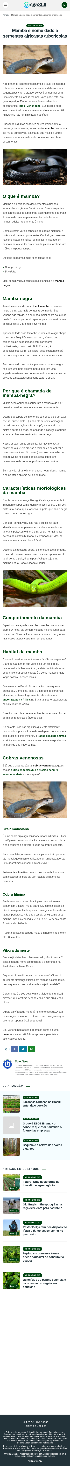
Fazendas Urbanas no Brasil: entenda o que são (42, 1103)
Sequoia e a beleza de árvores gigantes (42, 1146)
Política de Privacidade (35, 1422)
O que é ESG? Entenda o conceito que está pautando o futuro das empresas (42, 1127)
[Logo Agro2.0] (35, 5)
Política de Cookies (35, 1426)
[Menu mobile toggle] (5, 5)
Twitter (23, 1049)
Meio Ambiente (35, 25)
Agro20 (6, 15)
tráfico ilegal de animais (52, 735)
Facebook (14, 1049)
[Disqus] (35, 1347)
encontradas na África (16, 699)
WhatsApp (31, 1049)
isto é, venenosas (30, 105)
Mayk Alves (21, 1061)
